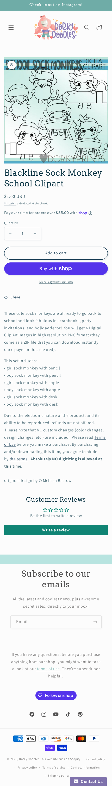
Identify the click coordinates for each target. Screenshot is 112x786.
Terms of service (54, 767)
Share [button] (15, 296)
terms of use (48, 668)
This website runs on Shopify (60, 759)
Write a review (56, 530)
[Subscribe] (95, 621)
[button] (11, 27)
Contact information (85, 767)
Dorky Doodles (29, 759)
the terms (19, 459)
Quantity (11, 223)
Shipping (10, 203)
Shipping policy (59, 775)
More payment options (56, 281)
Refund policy (95, 759)
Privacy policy (27, 767)
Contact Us (90, 781)
